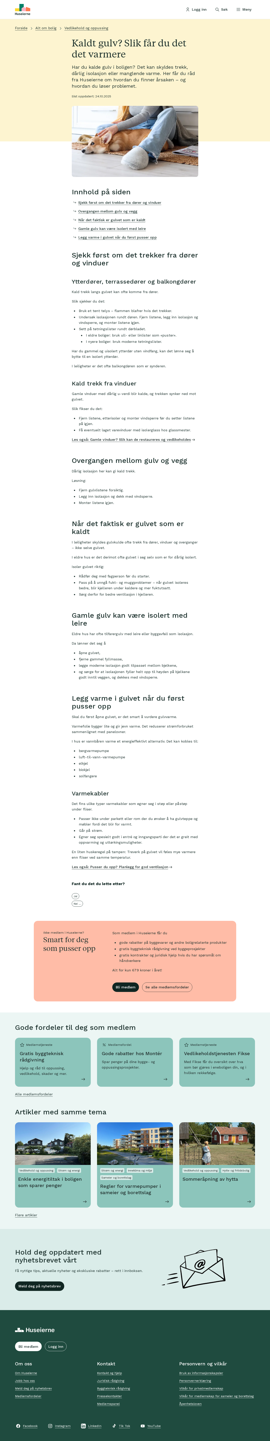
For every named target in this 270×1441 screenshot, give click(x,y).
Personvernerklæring (195, 1381)
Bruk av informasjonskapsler (201, 1373)
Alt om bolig (46, 28)
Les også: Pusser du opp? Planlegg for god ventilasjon (120, 867)
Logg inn (55, 1346)
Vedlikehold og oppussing (86, 28)
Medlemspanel (108, 1404)
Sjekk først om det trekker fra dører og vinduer (119, 202)
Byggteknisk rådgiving (113, 1388)
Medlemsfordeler (28, 1396)
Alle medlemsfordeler (34, 1094)
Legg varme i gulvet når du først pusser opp (117, 237)
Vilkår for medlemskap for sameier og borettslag (216, 1396)
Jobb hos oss (25, 1381)
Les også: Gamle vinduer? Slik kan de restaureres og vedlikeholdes (131, 439)
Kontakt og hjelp (109, 1373)
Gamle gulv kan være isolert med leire (112, 229)
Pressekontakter (109, 1396)
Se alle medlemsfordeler (167, 987)
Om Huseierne (26, 1373)
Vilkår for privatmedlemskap (201, 1388)
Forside (21, 28)
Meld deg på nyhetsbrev (39, 1286)
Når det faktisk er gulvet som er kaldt (111, 220)
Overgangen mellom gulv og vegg (108, 211)
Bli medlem (126, 987)
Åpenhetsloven (190, 1404)
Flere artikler (26, 1215)
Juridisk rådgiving (110, 1381)
